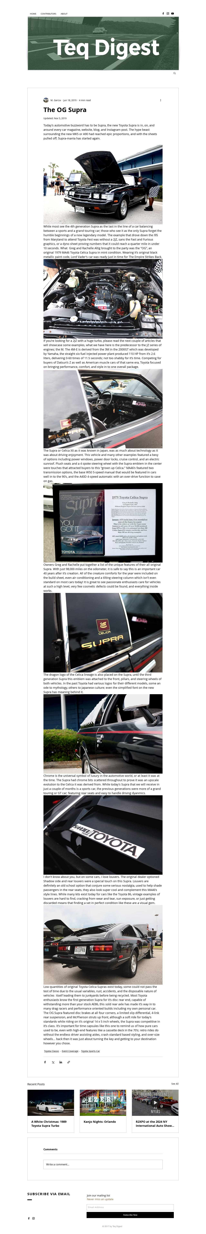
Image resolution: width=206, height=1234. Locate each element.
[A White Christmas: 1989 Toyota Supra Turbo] (51, 1103)
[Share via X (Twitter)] (52, 1062)
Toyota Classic (51, 1051)
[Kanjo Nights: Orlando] (103, 1103)
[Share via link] (68, 1062)
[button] (174, 73)
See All (175, 1083)
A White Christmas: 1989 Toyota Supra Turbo (48, 1124)
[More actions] (161, 100)
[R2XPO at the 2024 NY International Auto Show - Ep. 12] (155, 1103)
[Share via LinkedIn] (60, 1062)
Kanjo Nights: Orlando (100, 1122)
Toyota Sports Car (90, 1051)
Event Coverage (70, 1051)
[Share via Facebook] (45, 1062)
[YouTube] (172, 13)
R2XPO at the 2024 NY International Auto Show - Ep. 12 (154, 1124)
